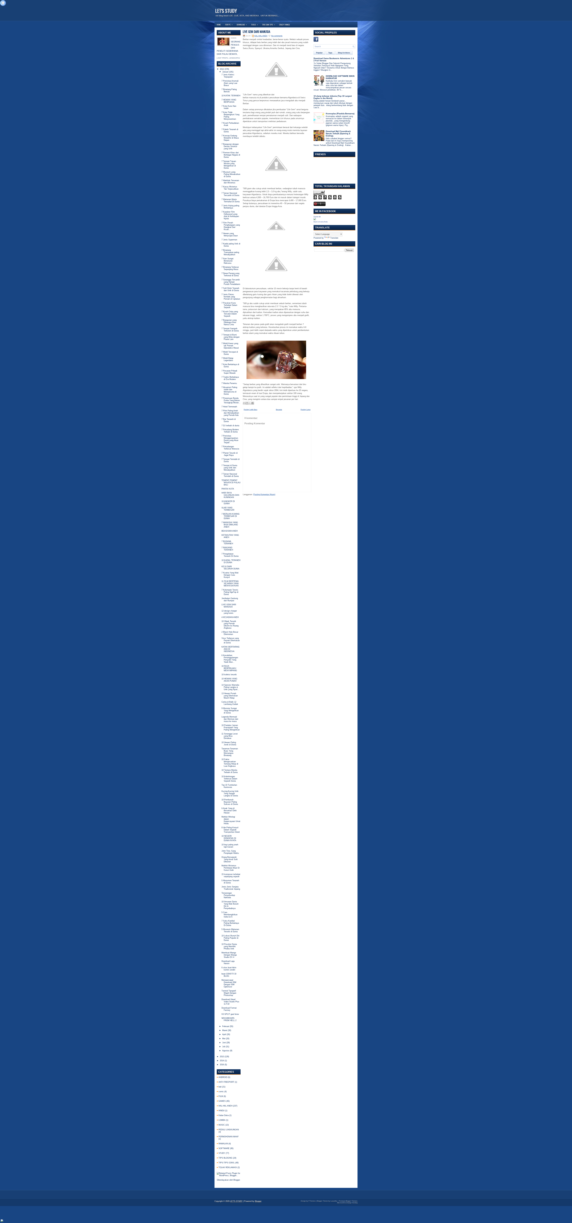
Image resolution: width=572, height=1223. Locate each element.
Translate (334, 238)
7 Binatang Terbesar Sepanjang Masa (230, 268)
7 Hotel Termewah (229, 407)
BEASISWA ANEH (230, 531)
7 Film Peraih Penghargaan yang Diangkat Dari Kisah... (231, 226)
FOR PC (229, 24)
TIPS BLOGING (225, 1158)
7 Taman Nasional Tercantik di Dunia (230, 194)
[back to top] (3, 3)
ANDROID (223, 1077)
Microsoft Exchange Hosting (347, 1203)
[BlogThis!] (246, 403)
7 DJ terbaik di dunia (230, 425)
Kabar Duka (224, 1115)
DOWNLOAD (242, 24)
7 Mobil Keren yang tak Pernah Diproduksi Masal (230, 345)
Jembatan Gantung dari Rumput (230, 599)
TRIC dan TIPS (268, 24)
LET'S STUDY (226, 10)
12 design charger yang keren (229, 612)
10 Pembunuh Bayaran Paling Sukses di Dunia (230, 802)
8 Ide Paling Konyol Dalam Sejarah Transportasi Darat (231, 829)
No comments (276, 36)
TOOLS (254, 24)
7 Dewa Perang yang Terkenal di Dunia (230, 274)
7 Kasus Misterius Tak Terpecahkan (230, 188)
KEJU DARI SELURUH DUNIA (230, 567)
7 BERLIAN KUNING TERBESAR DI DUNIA (231, 516)
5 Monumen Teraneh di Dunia (230, 881)
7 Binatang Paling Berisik (229, 90)
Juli (223, 1046)
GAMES (222, 1101)
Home (219, 24)
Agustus (225, 1050)
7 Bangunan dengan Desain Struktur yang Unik (230, 146)
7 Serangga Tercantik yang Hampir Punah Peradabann (231, 282)
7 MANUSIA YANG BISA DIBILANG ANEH (230, 524)
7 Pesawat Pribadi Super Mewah (229, 372)
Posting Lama (305, 409)
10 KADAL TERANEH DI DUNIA (231, 561)
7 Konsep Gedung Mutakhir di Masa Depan (230, 138)
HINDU (221, 1110)
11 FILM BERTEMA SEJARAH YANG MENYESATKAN (230, 583)
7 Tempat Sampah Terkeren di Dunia (230, 329)
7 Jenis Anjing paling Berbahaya (230, 206)
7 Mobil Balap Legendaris (227, 359)
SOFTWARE (224, 1148)
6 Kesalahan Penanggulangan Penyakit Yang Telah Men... (230, 658)
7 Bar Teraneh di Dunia (229, 420)
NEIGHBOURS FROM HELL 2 (229, 1019)
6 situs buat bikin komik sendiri (229, 968)
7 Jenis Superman (229, 240)
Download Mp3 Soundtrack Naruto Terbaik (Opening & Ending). (338, 133)
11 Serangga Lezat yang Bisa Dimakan (230, 736)
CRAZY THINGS (284, 24)
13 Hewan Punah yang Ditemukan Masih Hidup (230, 695)
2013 (222, 1056)
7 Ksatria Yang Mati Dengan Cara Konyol (230, 575)
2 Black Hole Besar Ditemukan (230, 633)
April (224, 1034)
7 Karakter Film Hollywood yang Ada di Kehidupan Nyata (230, 215)
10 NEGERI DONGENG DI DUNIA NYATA (229, 838)
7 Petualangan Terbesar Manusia (230, 447)
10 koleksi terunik (229, 674)
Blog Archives (344, 53)
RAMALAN (223, 1143)
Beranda (279, 409)
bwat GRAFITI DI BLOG (229, 975)
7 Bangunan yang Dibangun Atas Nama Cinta (229, 322)
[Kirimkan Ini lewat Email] (244, 403)
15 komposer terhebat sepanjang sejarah (231, 875)
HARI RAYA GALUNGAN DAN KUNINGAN (230, 495)
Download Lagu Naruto (228, 962)
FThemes (311, 1201)
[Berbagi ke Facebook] (252, 403)
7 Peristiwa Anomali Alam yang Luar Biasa (230, 83)
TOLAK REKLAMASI (228, 1167)
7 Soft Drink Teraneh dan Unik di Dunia (230, 289)
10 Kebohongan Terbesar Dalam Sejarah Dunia (229, 778)
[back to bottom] (2, 1220)
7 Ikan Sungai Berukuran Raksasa (227, 260)
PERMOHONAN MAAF (229, 1136)
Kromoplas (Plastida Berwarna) (340, 114)
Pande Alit (317, 217)
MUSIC (222, 1125)
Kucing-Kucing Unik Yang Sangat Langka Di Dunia (230, 793)
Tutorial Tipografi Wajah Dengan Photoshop (229, 993)
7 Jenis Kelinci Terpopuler (228, 76)
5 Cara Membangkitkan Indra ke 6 (229, 914)
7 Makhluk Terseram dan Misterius (230, 181)
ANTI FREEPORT (226, 1082)
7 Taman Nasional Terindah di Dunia (230, 475)
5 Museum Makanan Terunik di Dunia (230, 930)
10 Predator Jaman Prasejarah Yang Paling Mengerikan (231, 727)
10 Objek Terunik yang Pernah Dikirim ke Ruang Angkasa (230, 624)
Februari (225, 1026)
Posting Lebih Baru (250, 409)
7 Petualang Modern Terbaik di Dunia (230, 430)
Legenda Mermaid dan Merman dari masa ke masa (230, 719)
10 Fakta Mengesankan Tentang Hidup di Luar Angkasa (230, 762)
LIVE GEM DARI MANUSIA (229, 605)
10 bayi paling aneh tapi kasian (230, 846)
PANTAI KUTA (228, 489)
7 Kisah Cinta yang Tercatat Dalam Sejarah (230, 313)
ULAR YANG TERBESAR (228, 509)
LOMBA (222, 1120)
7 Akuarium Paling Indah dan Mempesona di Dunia (229, 390)
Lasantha (334, 1201)
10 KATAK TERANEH (231, 96)
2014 (222, 1060)
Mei (223, 1038)
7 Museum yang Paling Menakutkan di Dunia (231, 174)
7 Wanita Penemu (229, 383)
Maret (224, 1030)
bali (220, 1087)
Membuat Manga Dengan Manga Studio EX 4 (229, 955)
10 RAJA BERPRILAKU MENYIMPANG (229, 668)
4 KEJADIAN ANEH (230, 617)
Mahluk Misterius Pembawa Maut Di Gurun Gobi (231, 867)
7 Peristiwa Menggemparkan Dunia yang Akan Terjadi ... (230, 439)
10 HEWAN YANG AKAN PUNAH (229, 680)
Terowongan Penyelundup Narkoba (228, 895)
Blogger (236, 1180)
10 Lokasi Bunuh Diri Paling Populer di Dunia (230, 938)
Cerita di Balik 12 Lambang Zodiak (230, 703)
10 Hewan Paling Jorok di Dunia (229, 743)
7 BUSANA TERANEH (227, 542)
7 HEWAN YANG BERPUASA (229, 101)
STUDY (222, 1153)
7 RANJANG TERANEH (227, 548)
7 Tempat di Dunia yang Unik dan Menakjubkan (229, 467)
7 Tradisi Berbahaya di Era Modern (230, 378)
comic (221, 1091)
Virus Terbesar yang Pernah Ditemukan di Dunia (231, 640)
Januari (225, 72)
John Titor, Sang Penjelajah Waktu (230, 852)
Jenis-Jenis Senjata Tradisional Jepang (231, 888)
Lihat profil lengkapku (228, 58)
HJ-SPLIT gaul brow (230, 1014)
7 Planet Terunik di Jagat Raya (230, 454)
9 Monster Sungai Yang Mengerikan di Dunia (230, 710)
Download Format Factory (229, 1009)
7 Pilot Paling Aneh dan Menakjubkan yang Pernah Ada (230, 413)
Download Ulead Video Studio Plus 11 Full (230, 1001)
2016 (222, 1064)
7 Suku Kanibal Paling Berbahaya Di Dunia (230, 923)
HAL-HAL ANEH (225, 1106)
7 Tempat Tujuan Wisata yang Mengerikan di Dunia (229, 164)
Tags (330, 53)
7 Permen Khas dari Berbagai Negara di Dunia (231, 154)
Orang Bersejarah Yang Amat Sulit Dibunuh (230, 859)
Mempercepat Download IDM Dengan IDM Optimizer (229, 983)
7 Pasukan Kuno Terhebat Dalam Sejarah (229, 305)
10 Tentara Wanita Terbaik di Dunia (230, 771)
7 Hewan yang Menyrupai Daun (230, 234)
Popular (319, 53)
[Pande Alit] (315, 219)
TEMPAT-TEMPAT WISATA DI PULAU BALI (231, 482)
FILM (221, 1096)
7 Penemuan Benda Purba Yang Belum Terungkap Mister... (231, 400)
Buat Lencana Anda (321, 222)
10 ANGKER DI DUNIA (228, 502)
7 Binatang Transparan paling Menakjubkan (230, 252)
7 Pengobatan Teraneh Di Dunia (230, 555)
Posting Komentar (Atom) (264, 494)
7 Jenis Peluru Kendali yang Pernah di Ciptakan (231, 296)
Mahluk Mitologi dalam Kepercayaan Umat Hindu (231, 820)
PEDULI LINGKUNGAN (229, 1129)
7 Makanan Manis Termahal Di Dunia (231, 200)
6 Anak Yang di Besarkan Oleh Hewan (229, 810)
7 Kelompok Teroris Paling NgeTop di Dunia (230, 592)
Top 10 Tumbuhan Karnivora (229, 786)
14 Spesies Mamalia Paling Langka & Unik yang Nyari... (230, 687)
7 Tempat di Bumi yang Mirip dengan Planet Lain (231, 337)
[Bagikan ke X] (249, 403)
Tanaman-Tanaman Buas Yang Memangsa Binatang (230, 752)
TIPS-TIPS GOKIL (227, 1163)
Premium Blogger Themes (348, 1201)
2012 (222, 69)
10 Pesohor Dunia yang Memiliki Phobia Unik (229, 946)
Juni (224, 1042)
